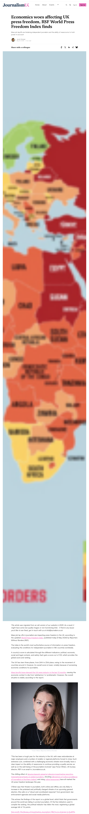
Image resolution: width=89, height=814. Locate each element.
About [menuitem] (44, 5)
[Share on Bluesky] (77, 47)
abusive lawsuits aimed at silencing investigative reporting (50, 774)
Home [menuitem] (37, 5)
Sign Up (82, 5)
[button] (58, 4)
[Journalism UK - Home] (17, 5)
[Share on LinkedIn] (69, 47)
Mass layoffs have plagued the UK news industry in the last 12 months (38, 672)
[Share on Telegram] (73, 47)
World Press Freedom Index (32, 638)
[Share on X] (65, 47)
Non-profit (15, 812)
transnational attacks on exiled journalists (27, 777)
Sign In (75, 5)
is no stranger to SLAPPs (65, 812)
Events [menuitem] (51, 5)
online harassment (52, 779)
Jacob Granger (21, 39)
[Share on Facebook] (61, 47)
